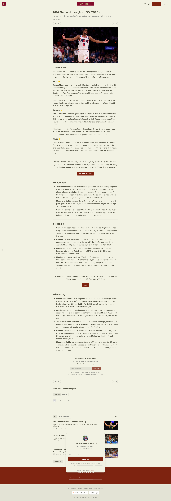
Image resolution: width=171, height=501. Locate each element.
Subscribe (156, 4)
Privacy (85, 488)
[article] (85, 426)
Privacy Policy (99, 465)
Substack (76, 497)
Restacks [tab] (64, 394)
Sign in (165, 4)
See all (57, 461)
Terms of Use (94, 463)
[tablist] (60, 394)
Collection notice (98, 488)
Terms (90, 488)
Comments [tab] (57, 394)
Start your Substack (81, 493)
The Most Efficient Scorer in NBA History (69, 422)
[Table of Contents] (2, 250)
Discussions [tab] (66, 416)
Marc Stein (68, 165)
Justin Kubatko (65, 428)
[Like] (55, 23)
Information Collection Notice (85, 465)
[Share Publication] (149, 4)
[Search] (145, 4)
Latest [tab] (60, 416)
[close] (102, 436)
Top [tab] (55, 416)
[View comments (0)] (59, 23)
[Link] (50, 67)
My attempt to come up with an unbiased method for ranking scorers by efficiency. (75, 425)
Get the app (94, 493)
